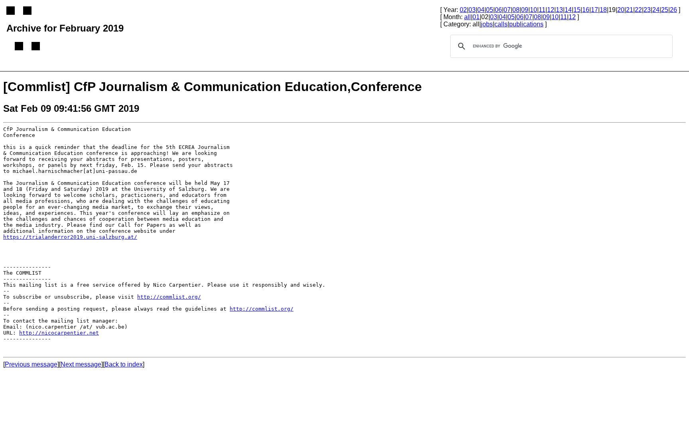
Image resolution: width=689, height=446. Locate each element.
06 (498, 9)
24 (655, 9)
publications (526, 24)
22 (638, 9)
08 (516, 9)
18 (603, 9)
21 (629, 9)
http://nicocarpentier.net (59, 333)
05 (489, 9)
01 (476, 17)
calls (501, 24)
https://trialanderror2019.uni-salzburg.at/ (70, 237)
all (467, 17)
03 (472, 9)
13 (559, 9)
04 (480, 9)
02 (463, 9)
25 (664, 9)
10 (533, 9)
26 (673, 9)
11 (542, 9)
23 (647, 9)
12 (550, 9)
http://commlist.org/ (169, 297)
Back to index (123, 364)
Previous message (31, 364)
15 (577, 9)
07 (507, 9)
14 (568, 9)
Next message (81, 364)
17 (594, 9)
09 (524, 9)
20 (620, 9)
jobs (487, 24)
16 (585, 9)
